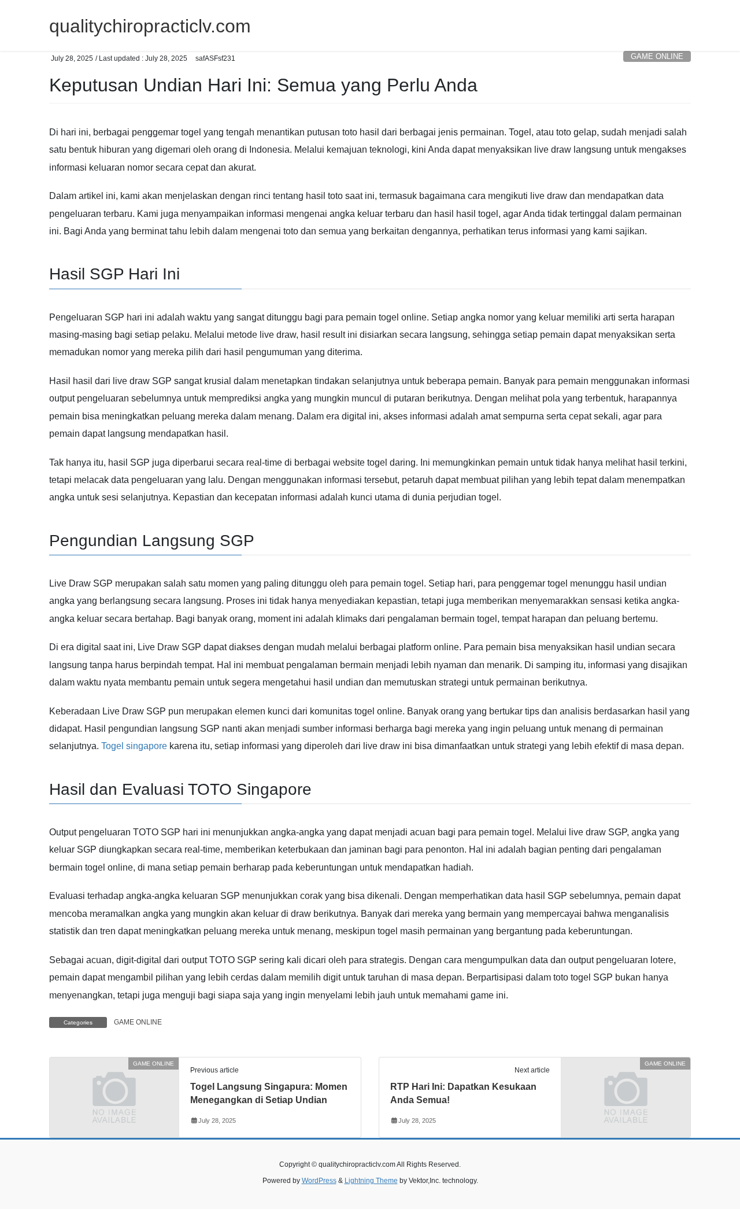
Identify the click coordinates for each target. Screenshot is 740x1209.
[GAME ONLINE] (114, 1096)
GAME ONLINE (657, 56)
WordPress (319, 1181)
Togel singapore (134, 746)
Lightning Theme (371, 1181)
